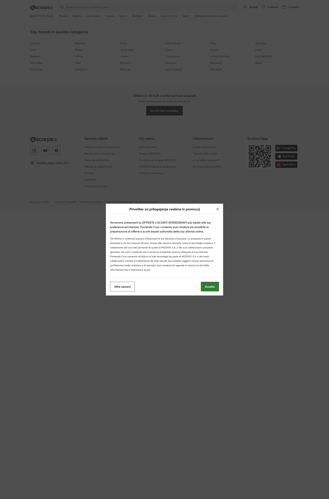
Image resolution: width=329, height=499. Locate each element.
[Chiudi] (218, 209)
